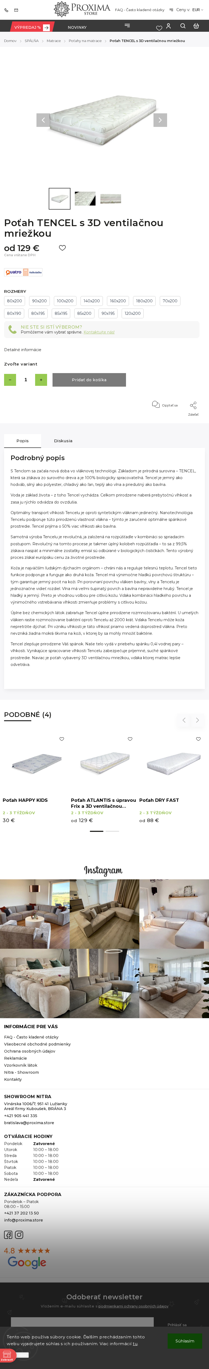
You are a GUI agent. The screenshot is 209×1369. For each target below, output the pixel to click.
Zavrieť (181, 422)
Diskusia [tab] (63, 440)
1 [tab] (96, 831)
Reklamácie (15, 1058)
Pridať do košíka (89, 379)
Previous (184, 720)
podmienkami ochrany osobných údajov (133, 1306)
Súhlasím (185, 1341)
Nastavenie (18, 1355)
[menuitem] (32, 27)
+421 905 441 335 (20, 1115)
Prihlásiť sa (177, 1325)
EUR (196, 10)
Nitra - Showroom (21, 1072)
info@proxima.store (23, 1220)
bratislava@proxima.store (29, 1122)
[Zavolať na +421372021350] (7, 9)
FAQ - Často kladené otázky (139, 10)
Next (197, 720)
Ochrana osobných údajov (29, 1051)
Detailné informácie (22, 349)
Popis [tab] (22, 440)
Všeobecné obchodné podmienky (37, 1044)
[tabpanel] (36, 779)
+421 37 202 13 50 (21, 1213)
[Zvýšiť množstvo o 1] (41, 380)
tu (135, 1343)
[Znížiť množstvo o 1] (10, 380)
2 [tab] (112, 831)
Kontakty (13, 1079)
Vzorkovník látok (20, 1065)
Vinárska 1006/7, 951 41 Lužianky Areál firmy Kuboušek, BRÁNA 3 (35, 1106)
